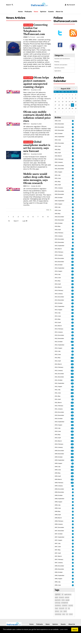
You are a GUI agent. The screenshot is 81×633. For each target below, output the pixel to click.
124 (72, 389)
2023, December (59, 127)
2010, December (59, 412)
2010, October (59, 418)
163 (72, 479)
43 (72, 274)
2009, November (59, 453)
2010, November (59, 415)
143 (72, 447)
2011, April (58, 399)
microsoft (61, 608)
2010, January (59, 447)
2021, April (58, 184)
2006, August (58, 578)
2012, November (59, 338)
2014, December (59, 258)
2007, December (59, 527)
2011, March (58, 402)
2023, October (59, 133)
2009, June (58, 469)
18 (72, 252)
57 (72, 309)
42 (72, 268)
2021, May (57, 181)
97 (72, 329)
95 (72, 332)
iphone (57, 611)
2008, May (57, 511)
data (63, 614)
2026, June (58, 120)
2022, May (57, 149)
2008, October (59, 495)
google (67, 600)
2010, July (57, 428)
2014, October (59, 265)
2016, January (59, 236)
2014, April (58, 284)
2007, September (59, 537)
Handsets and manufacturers (62, 58)
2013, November (59, 300)
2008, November (59, 492)
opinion (57, 594)
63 (72, 287)
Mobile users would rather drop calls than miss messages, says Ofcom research (36, 178)
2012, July (57, 351)
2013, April (58, 322)
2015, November (59, 242)
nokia (63, 600)
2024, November (59, 124)
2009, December (59, 450)
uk (62, 594)
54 (72, 265)
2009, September (59, 460)
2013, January (59, 332)
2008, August (58, 502)
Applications (57, 71)
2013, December (59, 297)
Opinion (43, 11)
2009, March (58, 479)
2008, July (57, 505)
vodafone (64, 605)
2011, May (57, 396)
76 (72, 306)
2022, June (58, 146)
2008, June (58, 508)
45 (72, 261)
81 (72, 335)
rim (67, 614)
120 (72, 393)
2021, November (59, 168)
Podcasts (28, 11)
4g (69, 608)
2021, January (59, 188)
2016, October (59, 223)
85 (72, 293)
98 (72, 345)
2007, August (58, 540)
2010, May (57, 434)
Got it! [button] (75, 629)
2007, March (58, 556)
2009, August (58, 463)
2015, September (59, 245)
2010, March (58, 441)
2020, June (58, 210)
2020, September (59, 200)
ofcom (71, 614)
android (67, 597)
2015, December (59, 239)
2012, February (59, 367)
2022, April (58, 152)
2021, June (58, 178)
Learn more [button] (64, 629)
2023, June (58, 140)
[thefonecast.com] (39, 4)
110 (72, 364)
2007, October (59, 534)
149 (72, 457)
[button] (10, 5)
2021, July (57, 175)
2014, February (59, 290)
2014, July (57, 274)
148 (72, 460)
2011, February (59, 405)
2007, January (59, 562)
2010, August (58, 425)
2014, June (58, 277)
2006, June (58, 585)
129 (72, 370)
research (61, 597)
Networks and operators (60, 64)
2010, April (58, 437)
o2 (66, 608)
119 (72, 383)
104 (72, 441)
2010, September (59, 421)
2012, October (59, 341)
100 (72, 361)
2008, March (58, 518)
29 (72, 485)
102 (72, 341)
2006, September (59, 575)
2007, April (58, 553)
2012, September (59, 345)
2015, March (58, 248)
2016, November (59, 220)
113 (72, 367)
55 (72, 284)
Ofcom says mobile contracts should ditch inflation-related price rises (37, 116)
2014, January (59, 293)
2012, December (59, 335)
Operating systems (59, 67)
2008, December (59, 489)
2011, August (58, 386)
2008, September (59, 498)
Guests (51, 11)
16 (72, 248)
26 (72, 255)
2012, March (58, 364)
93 (72, 463)
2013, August (58, 309)
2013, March (58, 325)
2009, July (57, 466)
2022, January (59, 162)
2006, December (59, 566)
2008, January (59, 524)
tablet (65, 611)
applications (67, 594)
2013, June (58, 316)
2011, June (58, 393)
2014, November (59, 261)
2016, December (59, 216)
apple (56, 597)
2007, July (57, 543)
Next (15, 221)
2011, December (59, 373)
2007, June (58, 546)
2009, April (58, 476)
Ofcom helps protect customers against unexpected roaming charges (36, 82)
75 (72, 313)
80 (72, 354)
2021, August (58, 172)
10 (9, 221)
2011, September (59, 383)
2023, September (59, 136)
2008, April (58, 514)
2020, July (57, 207)
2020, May (57, 213)
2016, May (57, 226)
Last (23, 221)
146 (72, 453)
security (71, 605)
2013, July (57, 313)
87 (72, 338)
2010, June (58, 431)
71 (72, 303)
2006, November (59, 569)
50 (72, 277)
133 (72, 357)
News (36, 11)
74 (72, 322)
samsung (57, 602)
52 (72, 281)
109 (72, 377)
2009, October (59, 457)
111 (72, 425)
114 (72, 434)
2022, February (59, 159)
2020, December (59, 191)
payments (58, 600)
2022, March (58, 156)
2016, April (58, 229)
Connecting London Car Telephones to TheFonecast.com (35, 29)
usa (61, 611)
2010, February (59, 444)
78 (72, 290)
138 (72, 405)
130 (72, 380)
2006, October (59, 572)
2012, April (58, 361)
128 (72, 431)
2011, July (57, 389)
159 (72, 466)
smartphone (64, 602)
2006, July (57, 582)
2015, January (59, 255)
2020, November (59, 194)
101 (72, 402)
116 (72, 409)
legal (56, 608)
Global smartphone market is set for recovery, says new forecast (36, 146)
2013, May (57, 319)
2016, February (59, 232)
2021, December (59, 165)
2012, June (58, 354)
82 (72, 399)
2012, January (59, 370)
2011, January (59, 409)
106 (72, 373)
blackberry (58, 605)
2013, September (59, 306)
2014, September (59, 268)
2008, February (59, 521)
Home (20, 11)
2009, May (57, 473)
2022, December (59, 143)
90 (72, 386)
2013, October (59, 303)
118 (72, 412)
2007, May (57, 550)
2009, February (59, 482)
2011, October (59, 380)
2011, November (59, 377)
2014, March (58, 287)
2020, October (59, 197)
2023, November (59, 130)
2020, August (58, 204)
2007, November (59, 530)
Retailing (56, 61)
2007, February (59, 559)
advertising (58, 614)
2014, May (57, 281)
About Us (59, 11)
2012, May (57, 357)
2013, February (59, 329)
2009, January (59, 485)
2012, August (58, 348)
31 (72, 271)
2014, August (58, 271)
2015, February (59, 252)
